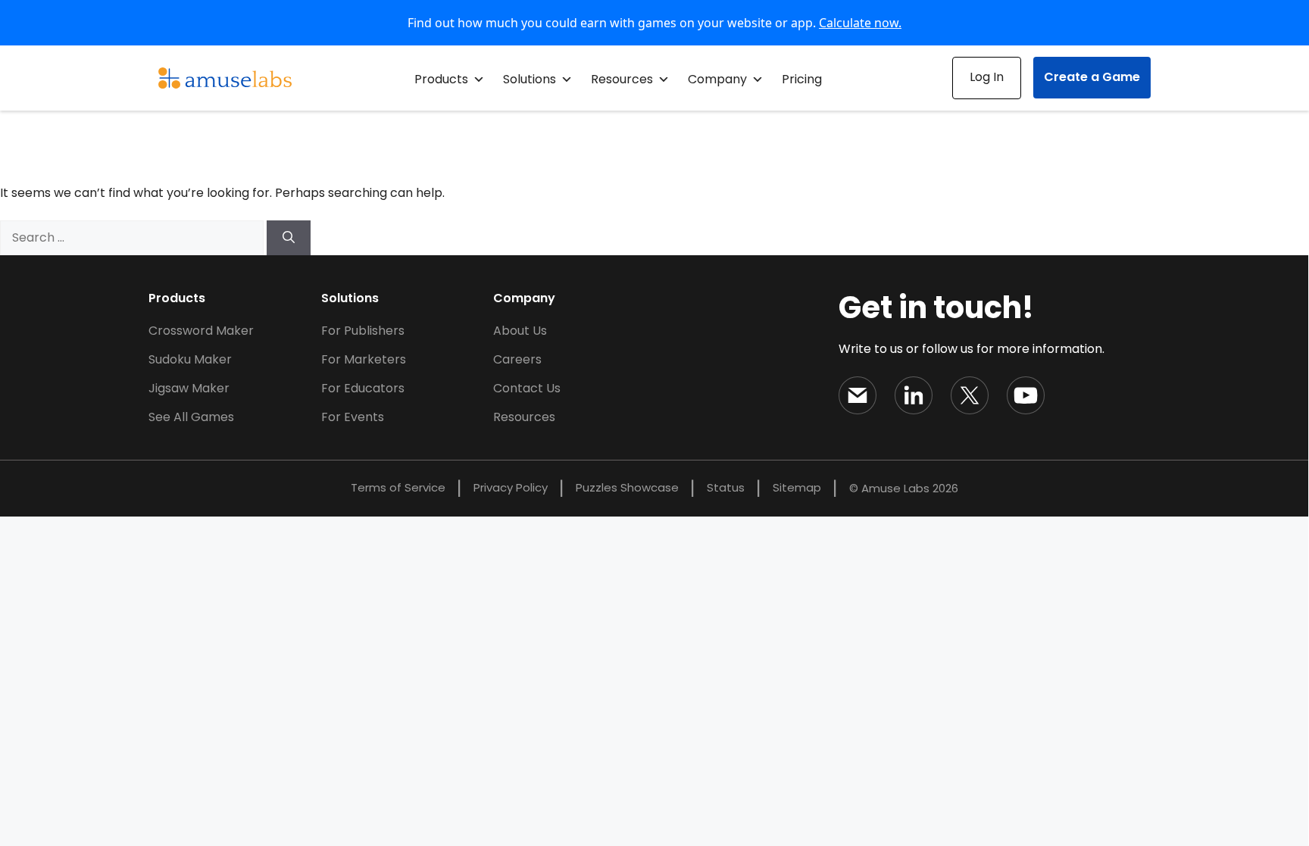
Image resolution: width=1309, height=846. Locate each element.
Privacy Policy (510, 487)
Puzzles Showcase (627, 487)
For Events (352, 417)
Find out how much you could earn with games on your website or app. (654, 22)
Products (441, 79)
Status (726, 487)
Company (717, 79)
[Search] (289, 237)
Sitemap (797, 487)
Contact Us (527, 388)
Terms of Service (398, 487)
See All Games (191, 417)
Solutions (529, 79)
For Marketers (363, 359)
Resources (622, 79)
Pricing (802, 79)
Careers (517, 359)
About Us (520, 330)
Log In (987, 77)
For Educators (363, 388)
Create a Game (1092, 77)
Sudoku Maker (190, 359)
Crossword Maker (201, 330)
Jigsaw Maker (189, 388)
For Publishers (363, 330)
